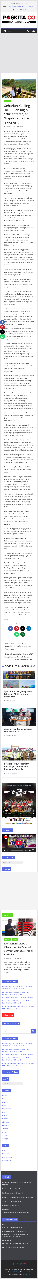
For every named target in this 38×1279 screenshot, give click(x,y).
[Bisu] (30, 850)
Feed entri (5, 1154)
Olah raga (5, 1122)
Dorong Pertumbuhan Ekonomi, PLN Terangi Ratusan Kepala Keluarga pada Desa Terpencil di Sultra (18, 657)
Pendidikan (5, 1125)
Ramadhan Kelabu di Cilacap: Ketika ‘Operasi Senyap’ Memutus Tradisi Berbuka (18, 949)
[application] (19, 843)
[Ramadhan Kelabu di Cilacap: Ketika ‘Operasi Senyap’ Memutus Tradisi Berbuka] (19, 927)
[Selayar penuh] (33, 850)
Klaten (4, 1112)
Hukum (4, 1105)
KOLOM (4, 1115)
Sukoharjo (5, 1135)
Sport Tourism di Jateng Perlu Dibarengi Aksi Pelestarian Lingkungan (18, 694)
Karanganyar (6, 1109)
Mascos (20, 127)
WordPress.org (7, 1160)
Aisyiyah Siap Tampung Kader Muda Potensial (18, 730)
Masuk (4, 1150)
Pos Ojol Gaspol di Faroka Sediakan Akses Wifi (17, 997)
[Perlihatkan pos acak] (33, 30)
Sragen (4, 1132)
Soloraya (5, 1129)
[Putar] (5, 850)
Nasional (7, 101)
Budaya (4, 1099)
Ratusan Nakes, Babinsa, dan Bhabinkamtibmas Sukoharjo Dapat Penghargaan (18, 646)
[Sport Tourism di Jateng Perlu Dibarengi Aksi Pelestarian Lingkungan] (19, 672)
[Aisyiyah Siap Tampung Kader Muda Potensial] (19, 709)
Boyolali (4, 1095)
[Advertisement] (19, 53)
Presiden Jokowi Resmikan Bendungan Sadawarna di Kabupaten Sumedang (16, 766)
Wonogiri (5, 1139)
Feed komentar (7, 1157)
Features (7, 939)
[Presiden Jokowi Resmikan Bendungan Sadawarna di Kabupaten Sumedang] (19, 744)
